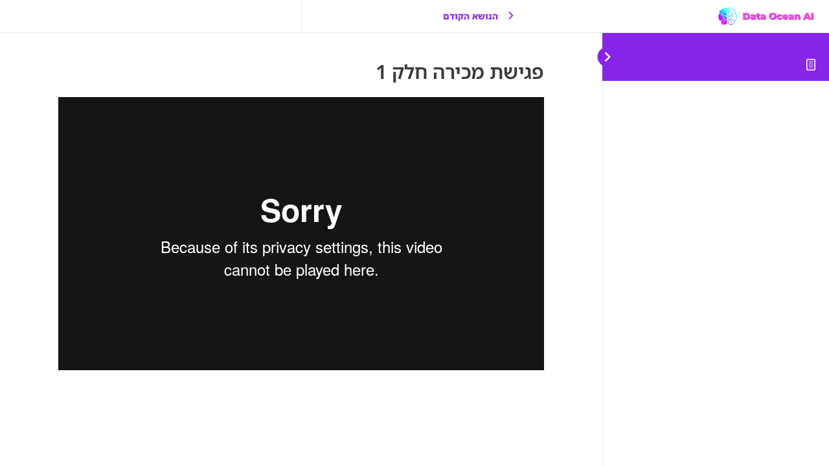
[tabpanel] (301, 233)
